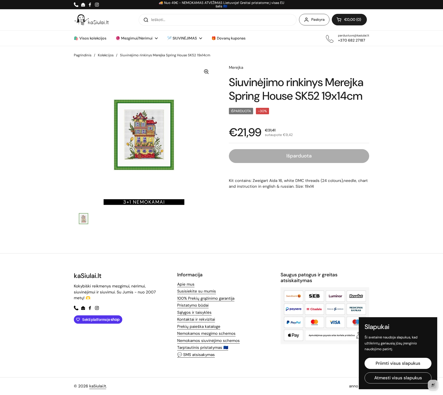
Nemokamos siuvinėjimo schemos (208, 340)
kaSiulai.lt (97, 386)
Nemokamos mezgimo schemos (206, 333)
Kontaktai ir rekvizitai (196, 319)
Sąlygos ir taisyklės (194, 312)
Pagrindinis (82, 55)
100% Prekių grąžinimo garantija (205, 298)
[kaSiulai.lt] (92, 20)
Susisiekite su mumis (196, 291)
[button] (349, 19)
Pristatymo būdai (193, 305)
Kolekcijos (106, 55)
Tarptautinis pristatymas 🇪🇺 (202, 347)
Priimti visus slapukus (398, 363)
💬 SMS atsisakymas (196, 354)
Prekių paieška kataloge (198, 326)
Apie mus (186, 284)
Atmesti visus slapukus (398, 378)
